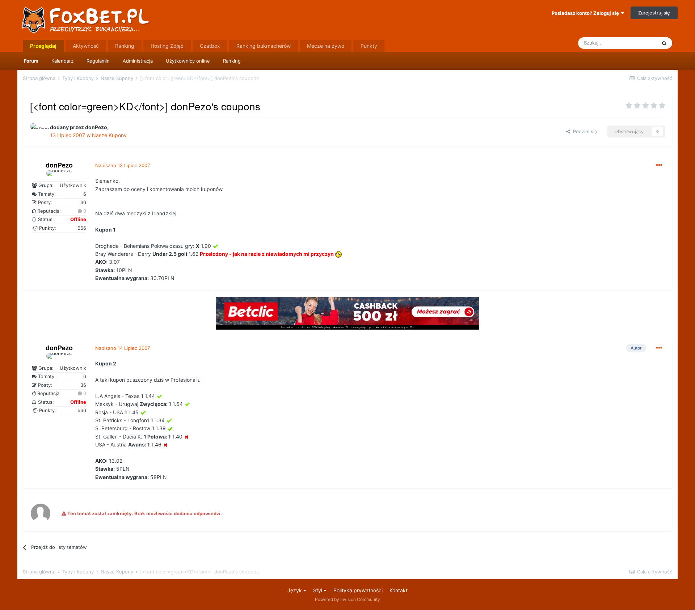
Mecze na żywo (325, 46)
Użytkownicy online (188, 61)
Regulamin (98, 61)
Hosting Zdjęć (167, 46)
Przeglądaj (43, 46)
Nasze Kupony (109, 135)
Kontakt (398, 590)
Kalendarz (62, 61)
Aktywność (86, 46)
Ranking (232, 61)
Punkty (369, 46)
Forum (31, 61)
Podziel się (583, 131)
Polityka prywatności (358, 590)
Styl (318, 590)
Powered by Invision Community (347, 599)
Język (295, 590)
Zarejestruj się (654, 13)
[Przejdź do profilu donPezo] (38, 131)
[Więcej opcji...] (659, 165)
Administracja (138, 61)
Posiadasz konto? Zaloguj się (586, 13)
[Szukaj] (664, 43)
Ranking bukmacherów (263, 46)
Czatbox (210, 46)
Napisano (122, 165)
